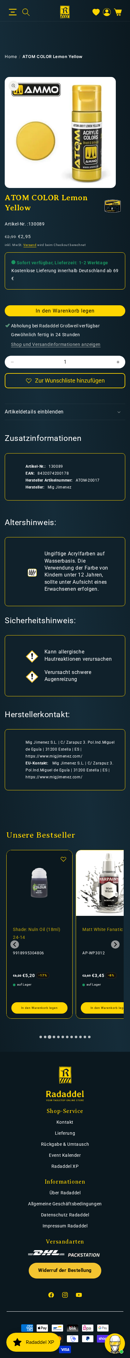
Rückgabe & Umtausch (65, 1144)
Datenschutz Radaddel (65, 1214)
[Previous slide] (14, 944)
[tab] (40, 1037)
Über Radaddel (65, 1192)
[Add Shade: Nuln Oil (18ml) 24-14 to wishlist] (63, 859)
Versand (29, 245)
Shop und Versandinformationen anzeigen (56, 344)
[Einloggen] (107, 12)
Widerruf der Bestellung (65, 1270)
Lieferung (65, 1133)
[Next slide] (115, 944)
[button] (13, 12)
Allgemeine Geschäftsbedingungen (65, 1203)
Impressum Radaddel (65, 1225)
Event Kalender (65, 1155)
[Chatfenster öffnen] (115, 1343)
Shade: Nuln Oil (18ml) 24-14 (36, 933)
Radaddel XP (65, 1166)
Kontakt (65, 1122)
